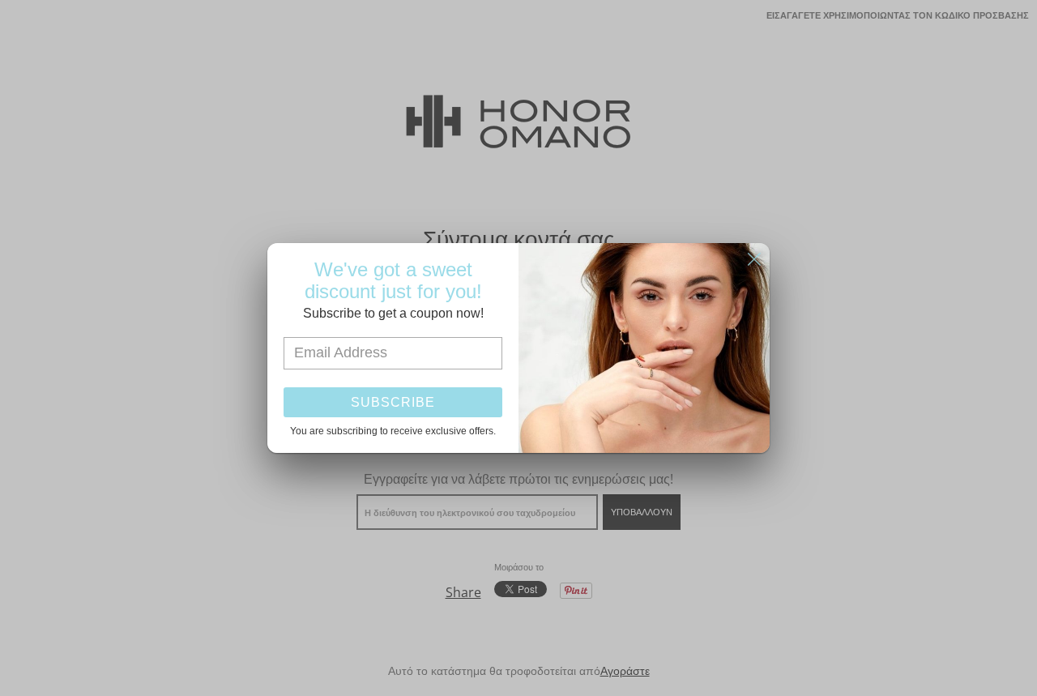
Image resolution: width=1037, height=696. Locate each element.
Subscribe (393, 402)
